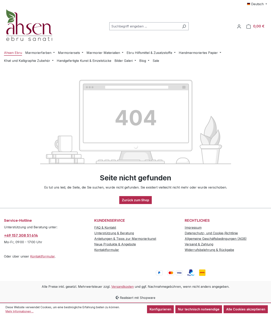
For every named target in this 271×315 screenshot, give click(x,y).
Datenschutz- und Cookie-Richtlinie (211, 233)
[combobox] (144, 26)
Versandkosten (122, 287)
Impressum (193, 227)
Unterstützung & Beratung (114, 233)
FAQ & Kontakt (105, 227)
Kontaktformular (42, 256)
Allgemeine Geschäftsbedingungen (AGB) (216, 239)
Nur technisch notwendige (198, 309)
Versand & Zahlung (199, 244)
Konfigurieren (160, 309)
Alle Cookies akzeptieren (245, 309)
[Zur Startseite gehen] (33, 25)
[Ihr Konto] (239, 26)
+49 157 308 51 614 (21, 235)
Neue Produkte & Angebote (115, 244)
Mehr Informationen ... (20, 311)
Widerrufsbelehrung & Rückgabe (209, 250)
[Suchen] (184, 26)
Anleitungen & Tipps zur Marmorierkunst (125, 239)
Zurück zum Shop (135, 200)
